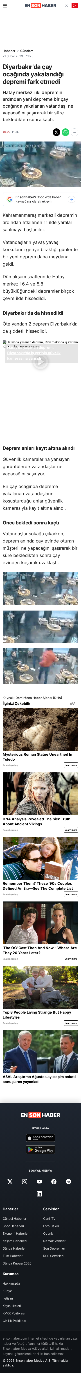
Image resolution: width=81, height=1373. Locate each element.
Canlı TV (49, 1218)
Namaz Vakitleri (54, 1241)
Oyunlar (49, 1233)
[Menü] (5, 6)
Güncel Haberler (14, 1218)
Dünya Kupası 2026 (17, 1263)
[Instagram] (24, 1181)
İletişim (8, 1298)
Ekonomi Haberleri (16, 1233)
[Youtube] (39, 1181)
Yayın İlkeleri (12, 1306)
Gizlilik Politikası (14, 1321)
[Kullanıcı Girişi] (66, 5)
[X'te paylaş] (56, 132)
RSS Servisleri (53, 1256)
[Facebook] (54, 1181)
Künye (7, 1291)
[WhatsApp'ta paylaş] (65, 132)
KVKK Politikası (14, 1313)
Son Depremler (54, 1248)
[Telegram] (68, 1181)
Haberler (9, 51)
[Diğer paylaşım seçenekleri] (74, 132)
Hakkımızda (11, 1283)
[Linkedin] (39, 1194)
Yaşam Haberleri (15, 1241)
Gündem (27, 51)
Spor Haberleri (13, 1226)
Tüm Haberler (12, 1256)
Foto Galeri (51, 1226)
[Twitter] (10, 1181)
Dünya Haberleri (14, 1248)
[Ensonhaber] (40, 5)
